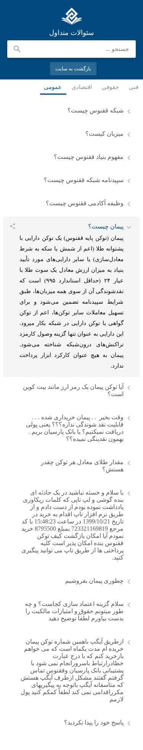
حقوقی (111, 87)
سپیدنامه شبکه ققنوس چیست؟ (84, 180)
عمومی (53, 87)
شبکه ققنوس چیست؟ (95, 110)
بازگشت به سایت (73, 68)
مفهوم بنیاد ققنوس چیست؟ (89, 157)
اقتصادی (82, 87)
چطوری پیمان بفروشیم (94, 580)
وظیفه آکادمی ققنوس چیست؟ (85, 203)
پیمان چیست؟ (106, 226)
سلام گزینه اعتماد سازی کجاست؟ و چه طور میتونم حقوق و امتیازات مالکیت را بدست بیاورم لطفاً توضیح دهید (74, 611)
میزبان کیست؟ (104, 133)
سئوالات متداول (71, 16)
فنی (134, 87)
